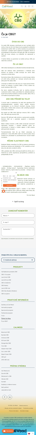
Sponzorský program (7, 310)
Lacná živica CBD (6, 280)
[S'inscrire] (32, 260)
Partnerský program (7, 313)
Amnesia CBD (5, 338)
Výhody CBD (4, 379)
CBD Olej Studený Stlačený (9, 291)
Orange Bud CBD (6, 343)
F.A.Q (2, 316)
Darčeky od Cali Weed (7, 305)
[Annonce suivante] (33, 2)
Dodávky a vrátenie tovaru (8, 384)
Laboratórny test (6, 390)
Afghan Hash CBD (6, 349)
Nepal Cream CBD (6, 354)
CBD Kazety (4, 285)
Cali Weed (15, 405)
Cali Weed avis (5, 371)
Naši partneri (5, 387)
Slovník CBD (4, 373)
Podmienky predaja (28, 408)
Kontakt (3, 382)
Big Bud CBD (5, 335)
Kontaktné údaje (24, 411)
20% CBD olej (5, 360)
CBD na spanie (5, 294)
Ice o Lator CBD (5, 351)
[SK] (30, 433)
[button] (22, 6)
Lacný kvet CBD (5, 277)
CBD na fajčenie (5, 283)
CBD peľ (3, 357)
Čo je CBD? (4, 321)
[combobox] (30, 433)
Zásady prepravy (23, 405)
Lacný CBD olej (5, 288)
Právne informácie (14, 411)
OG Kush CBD (5, 340)
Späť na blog (19, 201)
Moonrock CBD (5, 332)
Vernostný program (6, 307)
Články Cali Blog (6, 318)
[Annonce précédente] (3, 2)
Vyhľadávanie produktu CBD (9, 272)
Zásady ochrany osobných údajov (13, 408)
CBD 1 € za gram (5, 274)
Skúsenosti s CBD (6, 376)
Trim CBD (4, 346)
